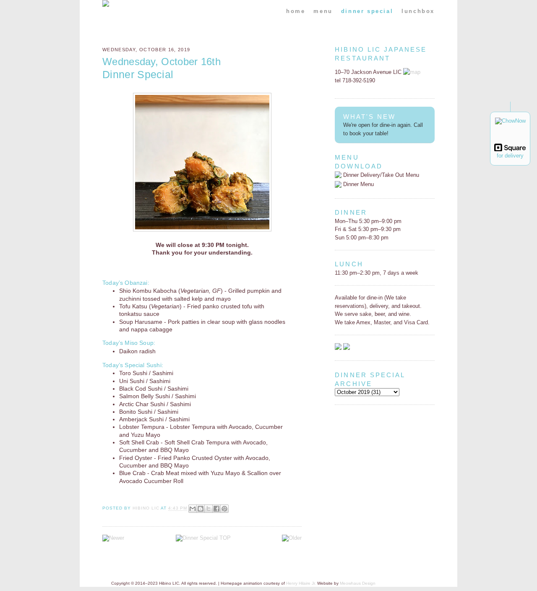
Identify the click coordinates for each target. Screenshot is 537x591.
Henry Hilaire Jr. (301, 583)
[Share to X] (208, 508)
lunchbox (418, 11)
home (295, 11)
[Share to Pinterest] (224, 508)
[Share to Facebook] (216, 508)
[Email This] (192, 508)
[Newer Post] (113, 538)
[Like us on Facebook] (338, 348)
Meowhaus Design (357, 583)
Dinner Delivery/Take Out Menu (380, 175)
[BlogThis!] (200, 508)
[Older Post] (292, 538)
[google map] (411, 72)
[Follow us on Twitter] (346, 348)
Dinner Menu (357, 184)
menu (322, 11)
